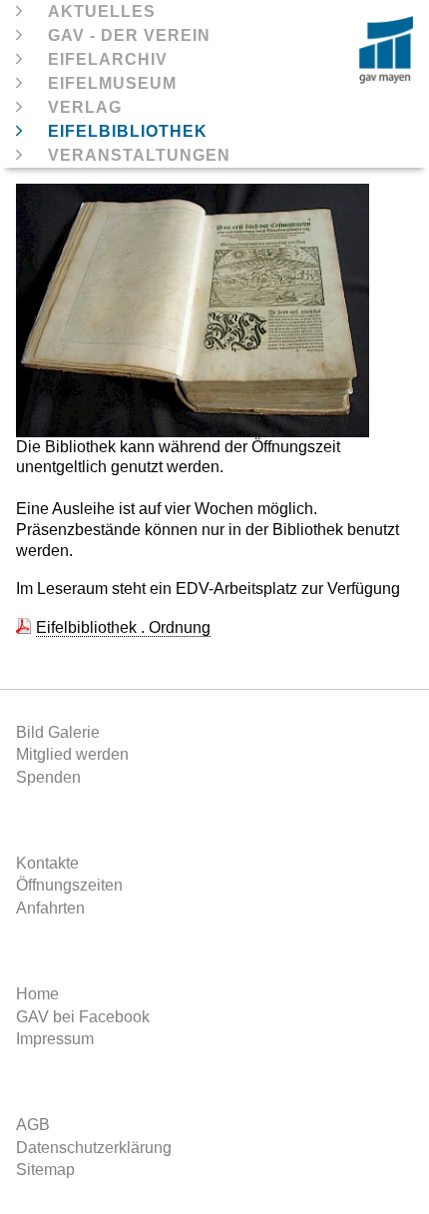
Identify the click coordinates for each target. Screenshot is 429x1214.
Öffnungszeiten (69, 885)
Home (37, 993)
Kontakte (47, 863)
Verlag (85, 107)
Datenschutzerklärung (94, 1147)
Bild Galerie (58, 732)
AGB (33, 1124)
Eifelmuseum (112, 83)
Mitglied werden (72, 754)
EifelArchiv (108, 59)
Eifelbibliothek (128, 131)
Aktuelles (102, 11)
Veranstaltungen (139, 155)
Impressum (55, 1038)
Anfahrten (50, 908)
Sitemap (45, 1169)
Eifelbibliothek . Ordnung (123, 627)
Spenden (48, 777)
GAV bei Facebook (83, 1016)
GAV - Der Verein (129, 35)
